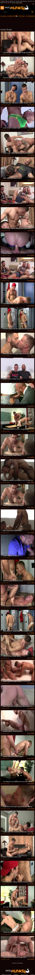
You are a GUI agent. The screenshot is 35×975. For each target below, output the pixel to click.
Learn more (19, 2)
